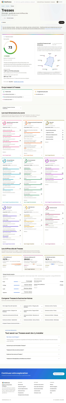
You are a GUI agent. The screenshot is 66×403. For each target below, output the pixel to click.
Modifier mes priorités (19, 81)
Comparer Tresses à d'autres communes (9, 108)
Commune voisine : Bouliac (51, 305)
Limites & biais (37, 390)
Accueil (3, 6)
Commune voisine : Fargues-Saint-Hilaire (31, 311)
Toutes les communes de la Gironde (10, 315)
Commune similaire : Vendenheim (10, 319)
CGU (51, 392)
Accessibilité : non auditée (59, 399)
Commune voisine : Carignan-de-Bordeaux (10, 311)
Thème (62, 22)
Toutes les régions (22, 386)
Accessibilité (52, 390)
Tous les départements (23, 388)
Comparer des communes (23, 394)
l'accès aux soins (8, 99)
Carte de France (21, 390)
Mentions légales (53, 386)
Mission (51, 384)
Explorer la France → (58, 373)
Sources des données (38, 388)
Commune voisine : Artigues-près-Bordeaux (31, 306)
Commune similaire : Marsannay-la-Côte (31, 316)
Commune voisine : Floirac (50, 310)
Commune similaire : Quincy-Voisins (31, 319)
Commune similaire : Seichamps (52, 319)
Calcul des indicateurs (38, 386)
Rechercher (20, 384)
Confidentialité (53, 388)
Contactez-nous (37, 392)
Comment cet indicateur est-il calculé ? (9, 133)
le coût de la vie (39, 94)
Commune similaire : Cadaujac (51, 315)
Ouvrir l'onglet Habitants (30, 269)
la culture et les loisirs (9, 94)
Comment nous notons (38, 384)
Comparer (53, 2)
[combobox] (25, 2)
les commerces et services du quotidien (13, 97)
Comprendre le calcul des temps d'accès (53, 28)
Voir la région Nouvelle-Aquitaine (10, 305)
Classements (47, 2)
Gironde (7, 6)
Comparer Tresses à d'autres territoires (11, 323)
